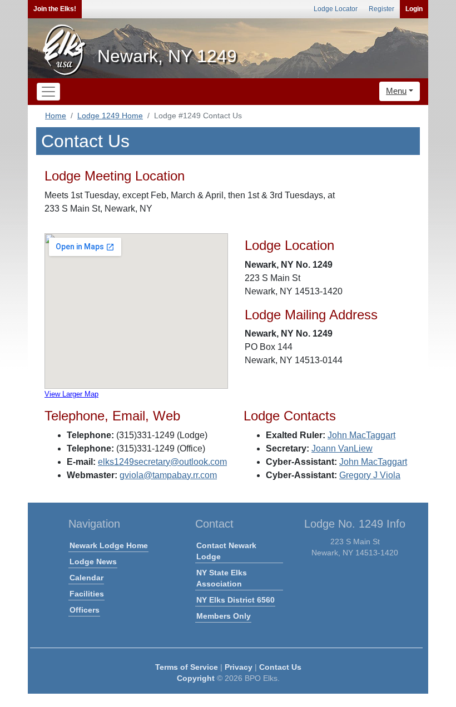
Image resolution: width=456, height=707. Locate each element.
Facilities (87, 593)
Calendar (86, 577)
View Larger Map (71, 394)
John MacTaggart (361, 435)
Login (414, 9)
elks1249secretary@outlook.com (162, 462)
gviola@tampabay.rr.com (168, 475)
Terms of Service (186, 667)
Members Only (223, 615)
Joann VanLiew (342, 448)
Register (381, 9)
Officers (85, 609)
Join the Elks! (54, 9)
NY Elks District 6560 (235, 599)
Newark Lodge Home (109, 545)
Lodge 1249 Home (110, 115)
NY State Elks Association (221, 578)
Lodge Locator (336, 9)
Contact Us (280, 667)
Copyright (196, 678)
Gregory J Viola (369, 475)
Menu (396, 91)
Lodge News (93, 561)
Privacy (238, 667)
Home (55, 115)
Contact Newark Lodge (226, 551)
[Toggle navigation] (48, 92)
